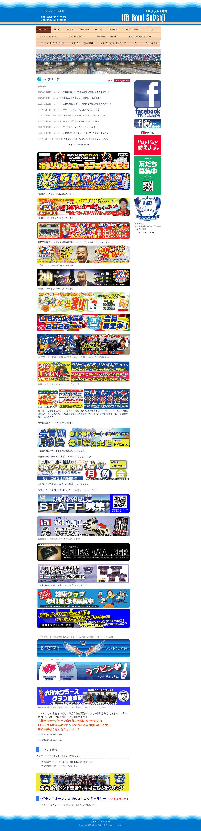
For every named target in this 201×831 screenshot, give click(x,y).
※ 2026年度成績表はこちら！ (51, 734)
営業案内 (70, 29)
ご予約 (151, 29)
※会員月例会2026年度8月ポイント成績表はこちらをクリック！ (65, 457)
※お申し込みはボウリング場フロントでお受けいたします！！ (63, 585)
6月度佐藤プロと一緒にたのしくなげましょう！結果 (85, 139)
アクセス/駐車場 (150, 43)
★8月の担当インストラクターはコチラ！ (56, 423)
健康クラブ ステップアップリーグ (113, 43)
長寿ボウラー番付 (132, 29)
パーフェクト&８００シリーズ (52, 43)
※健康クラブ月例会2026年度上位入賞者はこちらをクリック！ (65, 484)
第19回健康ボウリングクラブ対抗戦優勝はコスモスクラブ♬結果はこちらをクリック (74, 242)
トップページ (43, 29)
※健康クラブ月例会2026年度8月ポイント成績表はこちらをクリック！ (68, 490)
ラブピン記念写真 (76, 36)
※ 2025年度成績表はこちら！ (51, 740)
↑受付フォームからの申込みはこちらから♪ (56, 194)
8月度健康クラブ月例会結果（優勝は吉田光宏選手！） (86, 92)
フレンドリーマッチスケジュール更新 (79, 127)
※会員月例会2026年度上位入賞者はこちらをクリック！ (62, 451)
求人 (134, 43)
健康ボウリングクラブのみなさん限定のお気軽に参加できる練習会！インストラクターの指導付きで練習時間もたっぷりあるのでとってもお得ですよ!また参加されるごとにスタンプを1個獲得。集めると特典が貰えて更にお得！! (83, 414)
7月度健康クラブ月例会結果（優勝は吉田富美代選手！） (87, 104)
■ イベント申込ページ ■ (79, 145)
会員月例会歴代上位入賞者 (106, 36)
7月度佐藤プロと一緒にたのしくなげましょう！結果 (84, 115)
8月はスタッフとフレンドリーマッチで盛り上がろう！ (86, 133)
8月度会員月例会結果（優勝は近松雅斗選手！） (82, 98)
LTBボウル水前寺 (102, 18)
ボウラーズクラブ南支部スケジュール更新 (81, 110)
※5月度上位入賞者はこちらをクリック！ (56, 218)
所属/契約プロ (115, 29)
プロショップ (99, 29)
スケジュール (84, 29)
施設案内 (57, 29)
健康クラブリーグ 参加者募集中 (83, 43)
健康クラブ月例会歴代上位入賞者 (142, 36)
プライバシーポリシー (100, 822)
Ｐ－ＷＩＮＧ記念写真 (49, 36)
